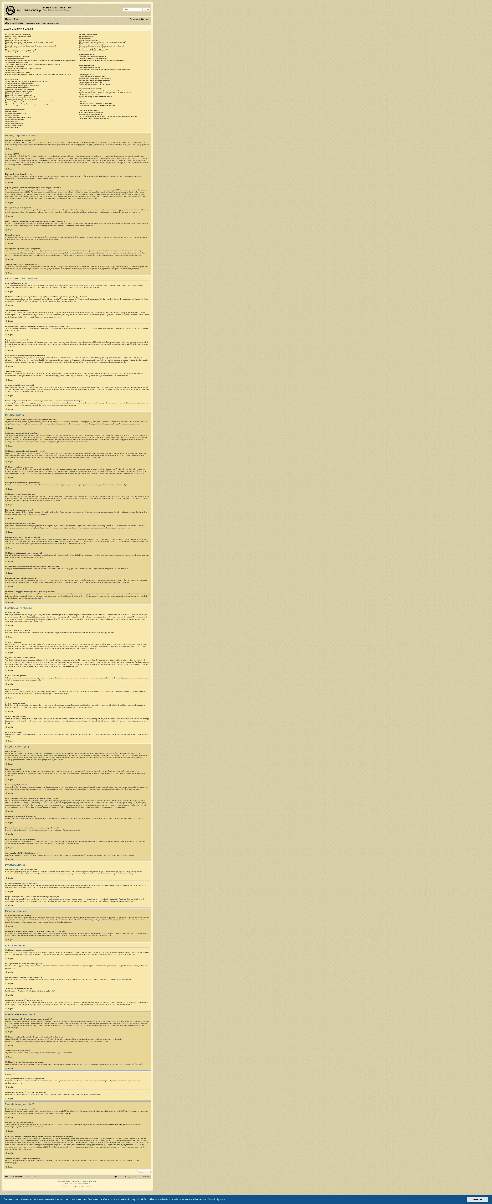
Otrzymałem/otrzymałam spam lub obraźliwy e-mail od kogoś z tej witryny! (102, 60)
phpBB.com (9, 346)
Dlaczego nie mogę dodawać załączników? (18, 95)
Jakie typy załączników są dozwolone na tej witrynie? (95, 103)
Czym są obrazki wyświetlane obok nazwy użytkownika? (23, 68)
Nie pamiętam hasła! (11, 48)
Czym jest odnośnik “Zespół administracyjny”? (93, 50)
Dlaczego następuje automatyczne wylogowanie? (20, 50)
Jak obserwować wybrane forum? (89, 95)
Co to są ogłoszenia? (11, 121)
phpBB (74, 1181)
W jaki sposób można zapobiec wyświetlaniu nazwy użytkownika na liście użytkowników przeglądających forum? (40, 60)
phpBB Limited (66, 1111)
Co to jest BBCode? (11, 111)
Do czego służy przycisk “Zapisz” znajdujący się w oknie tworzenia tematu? (29, 101)
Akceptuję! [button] (477, 1199)
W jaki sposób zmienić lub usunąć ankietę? (18, 91)
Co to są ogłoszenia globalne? (14, 119)
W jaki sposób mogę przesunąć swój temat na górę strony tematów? (26, 105)
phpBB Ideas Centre (115, 1125)
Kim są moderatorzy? (85, 38)
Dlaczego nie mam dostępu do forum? (17, 93)
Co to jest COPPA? (11, 38)
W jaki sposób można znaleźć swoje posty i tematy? (95, 84)
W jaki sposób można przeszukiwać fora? (92, 76)
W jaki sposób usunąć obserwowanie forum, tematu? (95, 96)
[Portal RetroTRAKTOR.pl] (23, 10)
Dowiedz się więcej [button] (216, 1199)
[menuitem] (15, 19)
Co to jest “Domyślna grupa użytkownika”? (92, 48)
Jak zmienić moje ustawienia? (14, 58)
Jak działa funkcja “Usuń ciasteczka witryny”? (19, 52)
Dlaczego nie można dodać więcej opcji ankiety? (20, 89)
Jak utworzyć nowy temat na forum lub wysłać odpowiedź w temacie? (27, 81)
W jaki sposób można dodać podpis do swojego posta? (22, 85)
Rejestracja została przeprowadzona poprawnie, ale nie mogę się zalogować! (29, 42)
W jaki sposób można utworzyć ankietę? (17, 87)
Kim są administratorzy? (86, 36)
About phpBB (69, 1113)
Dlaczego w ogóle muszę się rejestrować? (18, 36)
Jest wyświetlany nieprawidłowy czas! (17, 62)
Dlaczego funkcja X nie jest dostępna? (90, 114)
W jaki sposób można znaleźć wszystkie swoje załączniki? (97, 105)
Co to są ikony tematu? (12, 127)
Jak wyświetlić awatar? (12, 70)
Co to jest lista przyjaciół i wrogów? (89, 67)
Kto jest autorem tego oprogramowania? (91, 112)
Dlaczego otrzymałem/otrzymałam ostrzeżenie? (20, 97)
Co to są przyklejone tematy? (14, 123)
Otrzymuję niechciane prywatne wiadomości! (93, 58)
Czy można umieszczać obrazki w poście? (18, 117)
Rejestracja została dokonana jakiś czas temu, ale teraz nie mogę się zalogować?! (30, 46)
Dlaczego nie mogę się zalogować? (16, 44)
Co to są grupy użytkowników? (88, 40)
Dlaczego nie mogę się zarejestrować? (17, 40)
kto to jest (40, 1140)
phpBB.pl (130, 344)
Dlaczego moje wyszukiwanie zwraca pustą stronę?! (95, 80)
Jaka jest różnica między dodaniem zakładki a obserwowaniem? (99, 91)
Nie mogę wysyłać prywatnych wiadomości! (92, 56)
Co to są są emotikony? (12, 115)
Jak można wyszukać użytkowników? (90, 82)
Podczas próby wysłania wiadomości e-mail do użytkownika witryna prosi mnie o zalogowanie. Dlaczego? (38, 74)
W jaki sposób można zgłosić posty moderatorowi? (21, 99)
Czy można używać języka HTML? (16, 113)
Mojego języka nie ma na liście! (14, 66)
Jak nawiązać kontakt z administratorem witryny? (94, 118)
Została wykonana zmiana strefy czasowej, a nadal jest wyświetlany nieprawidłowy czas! (32, 64)
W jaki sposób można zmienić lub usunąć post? (20, 83)
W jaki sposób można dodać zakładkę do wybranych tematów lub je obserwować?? (105, 93)
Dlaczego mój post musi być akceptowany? (18, 103)
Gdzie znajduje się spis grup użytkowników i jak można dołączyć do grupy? (102, 42)
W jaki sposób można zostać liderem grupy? (92, 44)
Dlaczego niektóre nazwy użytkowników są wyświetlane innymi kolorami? (101, 46)
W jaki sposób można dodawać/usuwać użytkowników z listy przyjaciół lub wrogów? (105, 69)
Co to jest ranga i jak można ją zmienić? (17, 72)
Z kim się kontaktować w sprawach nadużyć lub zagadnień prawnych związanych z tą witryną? (108, 116)
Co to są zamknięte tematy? (14, 125)
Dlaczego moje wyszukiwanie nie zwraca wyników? (95, 78)
